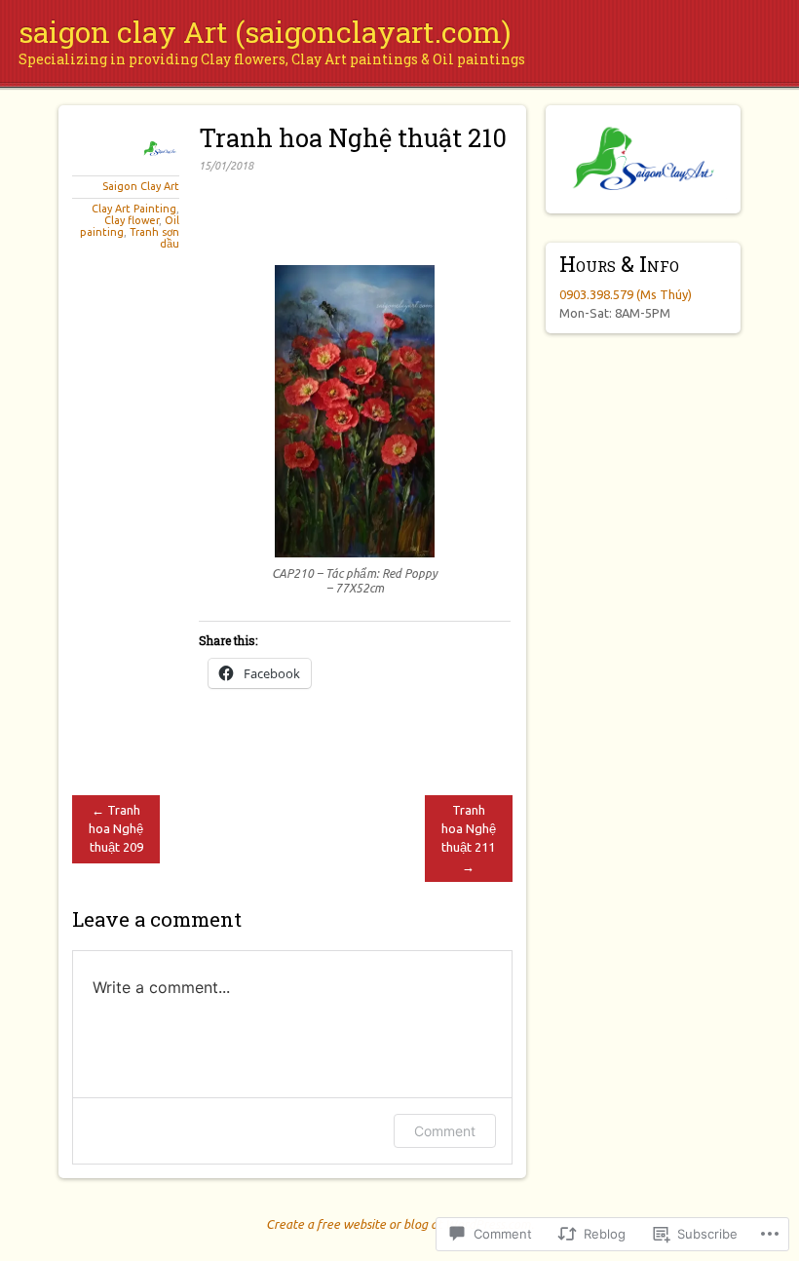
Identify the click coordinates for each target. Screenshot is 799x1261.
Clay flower (131, 220)
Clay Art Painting (134, 208)
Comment (445, 1131)
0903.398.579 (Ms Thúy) (625, 294)
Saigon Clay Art (140, 186)
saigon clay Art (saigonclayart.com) (265, 32)
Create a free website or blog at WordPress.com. (400, 1224)
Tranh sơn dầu (154, 237)
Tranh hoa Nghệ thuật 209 (116, 828)
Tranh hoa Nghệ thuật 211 (468, 838)
